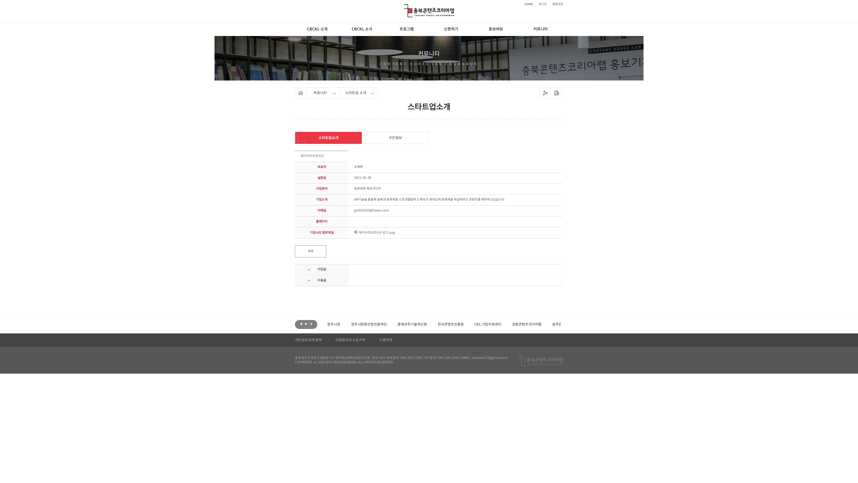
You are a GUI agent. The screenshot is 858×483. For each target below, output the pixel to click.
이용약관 (386, 340)
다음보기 (306, 324)
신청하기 (451, 29)
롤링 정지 (311, 324)
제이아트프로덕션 (312, 156)
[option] (333, 324)
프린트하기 (556, 92)
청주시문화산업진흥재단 (369, 324)
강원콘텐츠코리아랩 (526, 324)
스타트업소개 (328, 138)
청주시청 (333, 324)
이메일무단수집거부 (350, 340)
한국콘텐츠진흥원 (451, 324)
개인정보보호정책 (308, 340)
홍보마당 (496, 29)
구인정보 (395, 138)
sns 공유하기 (545, 92)
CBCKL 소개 (317, 29)
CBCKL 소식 (362, 29)
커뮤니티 (540, 29)
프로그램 (407, 29)
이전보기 (301, 324)
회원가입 (557, 4)
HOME (529, 4)
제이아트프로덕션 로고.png (377, 233)
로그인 (543, 4)
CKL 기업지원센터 (487, 324)
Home (296, 89)
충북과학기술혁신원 (412, 324)
